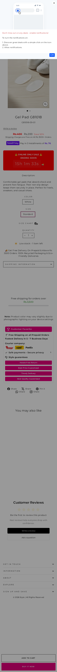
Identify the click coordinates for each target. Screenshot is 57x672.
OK (52, 54)
